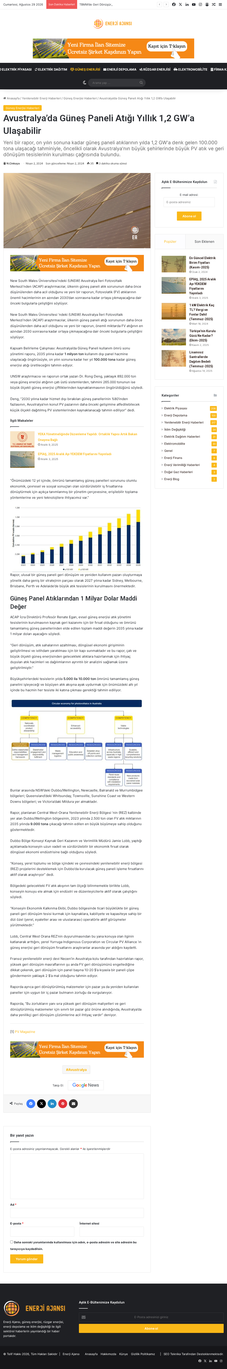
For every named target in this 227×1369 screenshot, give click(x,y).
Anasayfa (13, 98)
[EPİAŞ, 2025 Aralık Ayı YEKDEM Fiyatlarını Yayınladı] (22, 459)
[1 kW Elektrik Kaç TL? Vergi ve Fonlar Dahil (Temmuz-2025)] (174, 311)
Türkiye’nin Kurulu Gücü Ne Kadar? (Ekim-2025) (202, 335)
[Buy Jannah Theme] (113, 48)
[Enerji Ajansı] (113, 24)
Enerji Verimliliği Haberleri (182, 465)
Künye (123, 1354)
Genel (168, 450)
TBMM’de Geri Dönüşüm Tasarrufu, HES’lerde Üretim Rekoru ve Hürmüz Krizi (132, 4)
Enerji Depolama (121, 69)
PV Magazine (25, 1032)
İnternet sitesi (89, 1223)
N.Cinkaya (13, 163)
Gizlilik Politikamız (143, 1354)
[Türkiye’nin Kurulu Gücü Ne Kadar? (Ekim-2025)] (174, 337)
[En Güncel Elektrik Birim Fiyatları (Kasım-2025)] (174, 264)
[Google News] (86, 1085)
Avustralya (77, 1069)
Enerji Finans (173, 458)
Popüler (170, 241)
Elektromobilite (192, 69)
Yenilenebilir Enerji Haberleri (41, 98)
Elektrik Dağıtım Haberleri (182, 436)
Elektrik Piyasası (175, 408)
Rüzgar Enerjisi (156, 69)
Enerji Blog (171, 479)
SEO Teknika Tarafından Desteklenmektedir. (194, 1354)
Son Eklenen (204, 241)
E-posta (16, 1223)
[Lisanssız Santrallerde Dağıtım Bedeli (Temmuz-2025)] (174, 358)
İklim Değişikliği (175, 429)
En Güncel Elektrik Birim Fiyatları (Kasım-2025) (202, 262)
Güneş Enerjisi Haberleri (80, 98)
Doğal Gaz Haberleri (178, 472)
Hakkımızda (108, 1354)
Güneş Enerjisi (87, 69)
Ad (13, 1204)
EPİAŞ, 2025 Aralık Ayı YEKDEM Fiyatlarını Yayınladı (75, 454)
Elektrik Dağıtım (52, 69)
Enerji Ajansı (71, 1354)
